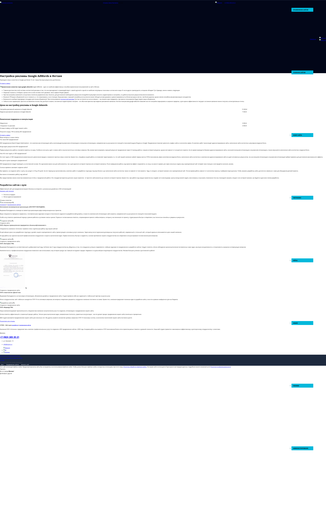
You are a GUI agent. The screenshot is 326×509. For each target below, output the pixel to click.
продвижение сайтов (14, 205)
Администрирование (300, 448)
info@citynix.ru (7, 344)
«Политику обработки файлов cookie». (135, 367)
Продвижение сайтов (12, 364)
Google (295, 389)
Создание (3, 205)
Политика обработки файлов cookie (11, 358)
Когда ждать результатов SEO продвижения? (14, 146)
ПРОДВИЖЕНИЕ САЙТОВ (300, 10)
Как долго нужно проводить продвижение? (13, 160)
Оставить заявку (5, 83)
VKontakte (296, 399)
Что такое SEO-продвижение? (9, 139)
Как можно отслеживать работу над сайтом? (14, 174)
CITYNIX (2, 360)
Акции (295, 323)
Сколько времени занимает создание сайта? (14, 167)
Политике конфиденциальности (221, 367)
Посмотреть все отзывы (7, 321)
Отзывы (105, 3)
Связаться (313, 39)
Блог (2, 364)
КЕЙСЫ (295, 260)
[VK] (4, 350)
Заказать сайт (25, 364)
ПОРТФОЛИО (297, 197)
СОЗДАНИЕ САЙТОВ (299, 72)
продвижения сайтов (25, 325)
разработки (15, 325)
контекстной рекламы (67, 99)
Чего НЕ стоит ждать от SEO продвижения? (13, 153)
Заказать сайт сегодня (7, 191)
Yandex (295, 394)
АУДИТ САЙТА (297, 135)
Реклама (296, 385)
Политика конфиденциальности (10, 356)
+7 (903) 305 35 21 (230, 3)
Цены (110, 3)
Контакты (115, 3)
